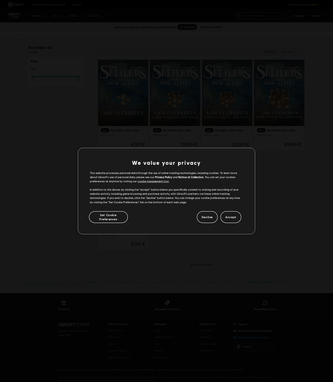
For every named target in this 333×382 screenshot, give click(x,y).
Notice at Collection (190, 177)
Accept (230, 217)
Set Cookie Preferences (108, 217)
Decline (207, 217)
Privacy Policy (163, 177)
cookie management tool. (153, 181)
